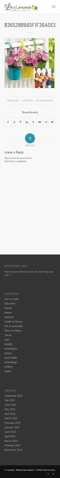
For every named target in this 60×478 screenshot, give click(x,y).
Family (8, 308)
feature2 (8, 317)
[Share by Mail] (52, 122)
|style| (7, 371)
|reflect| (8, 366)
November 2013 (13, 449)
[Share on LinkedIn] (27, 122)
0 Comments (27, 100)
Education (9, 303)
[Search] (46, 6)
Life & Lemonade (13, 326)
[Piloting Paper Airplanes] (24, 6)
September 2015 (13, 395)
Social (7, 335)
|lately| (8, 353)
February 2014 (12, 445)
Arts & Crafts (11, 299)
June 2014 (10, 431)
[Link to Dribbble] (53, 473)
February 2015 (12, 422)
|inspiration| (10, 348)
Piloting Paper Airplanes (25, 470)
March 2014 (11, 440)
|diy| (6, 339)
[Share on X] (14, 122)
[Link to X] (48, 473)
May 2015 (9, 409)
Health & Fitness (13, 321)
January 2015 (11, 427)
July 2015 (9, 400)
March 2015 (11, 418)
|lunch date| (10, 357)
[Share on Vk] (39, 122)
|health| (8, 344)
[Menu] (54, 7)
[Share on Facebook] (8, 122)
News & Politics (13, 330)
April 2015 (9, 413)
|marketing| (10, 362)
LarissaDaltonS (46, 100)
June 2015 (10, 404)
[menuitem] (46, 6)
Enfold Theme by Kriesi (45, 470)
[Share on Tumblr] (33, 122)
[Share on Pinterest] (21, 122)
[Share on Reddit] (46, 122)
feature (8, 312)
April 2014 (9, 436)
